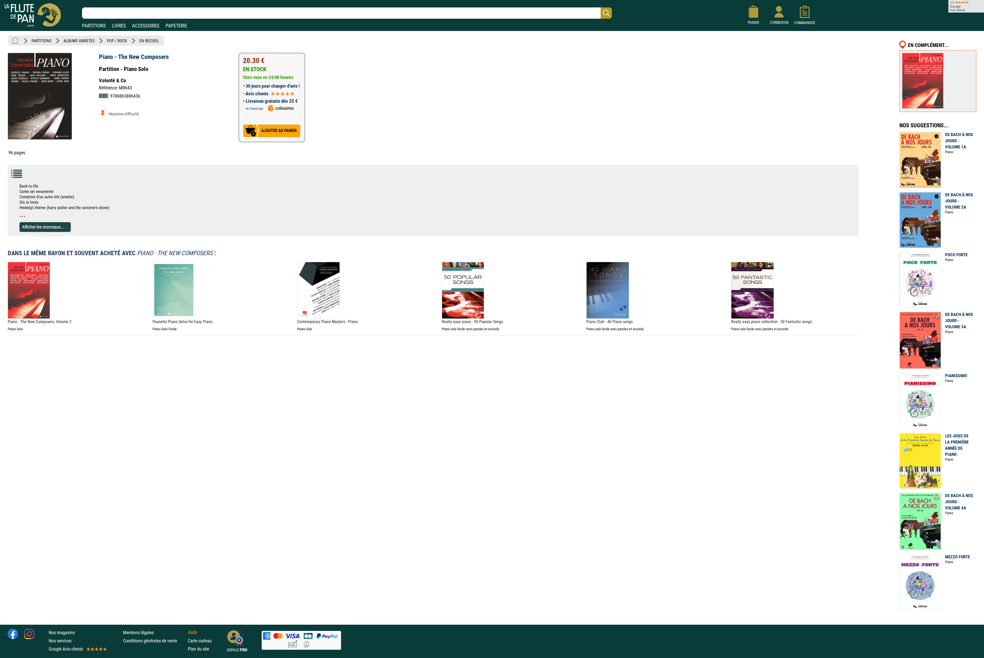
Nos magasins (62, 632)
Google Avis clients (66, 649)
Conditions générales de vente (154, 640)
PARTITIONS (94, 26)
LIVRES (119, 26)
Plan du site (198, 649)
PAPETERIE (176, 26)
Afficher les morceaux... (43, 227)
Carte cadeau (200, 640)
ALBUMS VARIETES (79, 40)
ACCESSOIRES (145, 26)
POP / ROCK (117, 40)
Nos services (60, 640)
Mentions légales (138, 632)
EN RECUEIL (149, 40)
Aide (192, 632)
